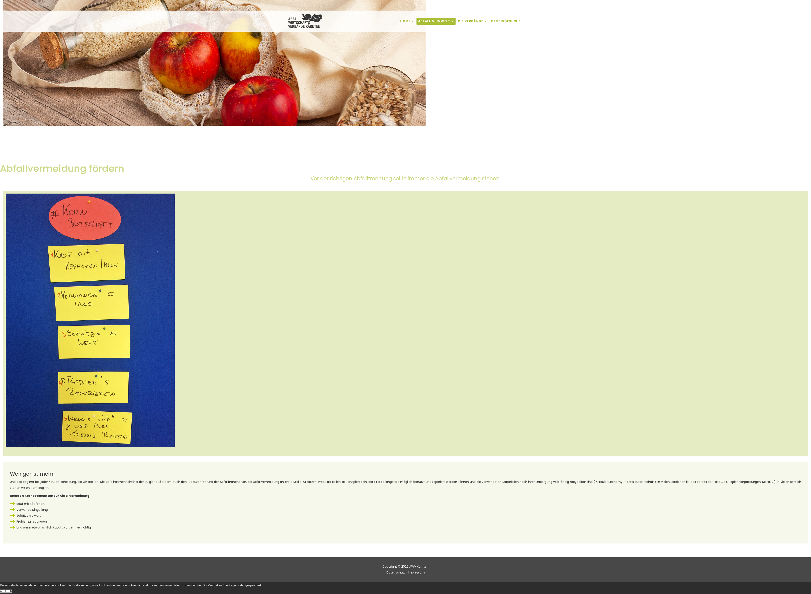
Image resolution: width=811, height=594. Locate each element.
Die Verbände (470, 21)
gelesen (6, 591)
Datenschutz (396, 572)
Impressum (416, 572)
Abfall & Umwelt (434, 21)
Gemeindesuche (506, 21)
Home (405, 21)
